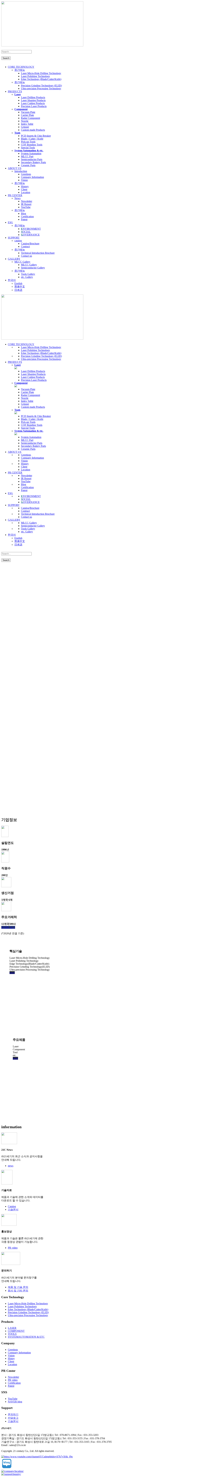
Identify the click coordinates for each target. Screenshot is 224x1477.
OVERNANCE (30, 234)
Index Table (27, 124)
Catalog (12, 1206)
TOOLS (12, 1333)
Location (25, 192)
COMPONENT (16, 1331)
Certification (27, 216)
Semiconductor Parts (31, 159)
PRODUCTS (15, 91)
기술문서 (13, 1209)
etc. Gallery (27, 277)
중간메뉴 (19, 70)
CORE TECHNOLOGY (21, 66)
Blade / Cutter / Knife (32, 138)
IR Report (26, 204)
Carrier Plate (27, 115)
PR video (13, 1247)
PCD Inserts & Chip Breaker (36, 135)
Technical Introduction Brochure (38, 252)
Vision (24, 180)
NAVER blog (15, 1401)
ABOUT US (14, 168)
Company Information (32, 177)
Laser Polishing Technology (35, 76)
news (10, 1165)
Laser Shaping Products (33, 100)
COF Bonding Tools (31, 144)
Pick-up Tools (28, 141)
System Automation (31, 153)
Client (24, 189)
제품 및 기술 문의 (18, 1287)
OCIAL (26, 231)
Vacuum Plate (28, 112)
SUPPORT (14, 237)
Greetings (26, 174)
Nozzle (24, 121)
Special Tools (28, 147)
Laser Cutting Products (33, 103)
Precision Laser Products (34, 106)
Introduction (20, 171)
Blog (23, 213)
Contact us (26, 255)
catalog (18, 240)
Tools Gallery (28, 274)
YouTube (26, 207)
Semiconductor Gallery (33, 267)
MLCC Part (27, 156)
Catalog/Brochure (30, 243)
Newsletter (26, 201)
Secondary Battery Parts (33, 162)
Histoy (11, 1358)
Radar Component (30, 118)
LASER (12, 1328)
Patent (24, 219)
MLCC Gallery (22, 261)
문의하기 (13, 1414)
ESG (10, 222)
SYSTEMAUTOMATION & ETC (26, 1336)
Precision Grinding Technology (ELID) (41, 85)
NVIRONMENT (31, 228)
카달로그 (13, 1417)
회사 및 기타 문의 (18, 1290)
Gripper (25, 127)
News (17, 198)
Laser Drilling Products (33, 97)
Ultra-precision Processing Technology (41, 88)
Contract (25, 246)
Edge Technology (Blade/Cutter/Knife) (41, 79)
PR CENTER (15, 195)
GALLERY (14, 258)
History (25, 186)
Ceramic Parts (28, 165)
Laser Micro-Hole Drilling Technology (41, 73)
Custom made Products (33, 129)
